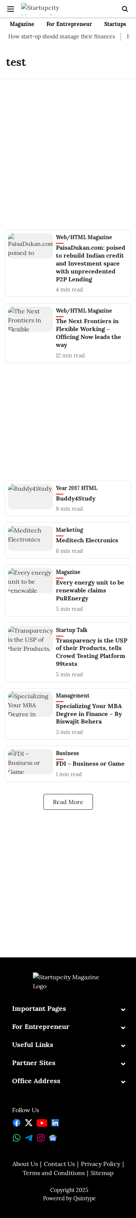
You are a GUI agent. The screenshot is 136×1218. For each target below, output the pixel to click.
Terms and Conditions (54, 1173)
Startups (115, 24)
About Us (25, 1164)
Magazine (22, 24)
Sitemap (102, 1173)
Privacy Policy (100, 1164)
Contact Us (59, 1164)
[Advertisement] (68, 150)
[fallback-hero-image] (32, 263)
